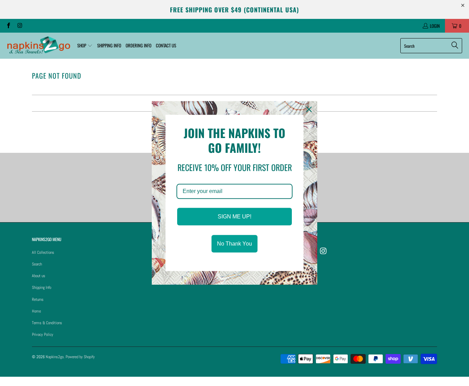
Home (36, 311)
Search (37, 264)
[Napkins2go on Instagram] (19, 25)
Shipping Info (41, 287)
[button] (85, 46)
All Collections (43, 252)
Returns (38, 299)
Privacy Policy (42, 334)
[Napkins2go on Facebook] (8, 25)
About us (38, 276)
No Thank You (234, 244)
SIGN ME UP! (234, 216)
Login (435, 25)
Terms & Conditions (47, 323)
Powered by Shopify (80, 357)
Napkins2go (55, 357)
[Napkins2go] (38, 45)
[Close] (309, 109)
